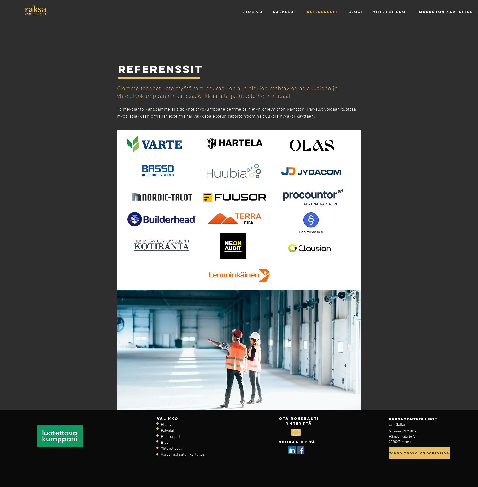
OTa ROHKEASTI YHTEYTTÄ (299, 421)
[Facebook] (300, 450)
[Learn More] (296, 432)
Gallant (402, 424)
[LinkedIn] (292, 450)
